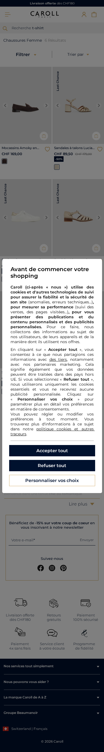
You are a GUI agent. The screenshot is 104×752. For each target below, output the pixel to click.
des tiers (58, 359)
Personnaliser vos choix (52, 480)
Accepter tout (52, 450)
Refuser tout (52, 465)
